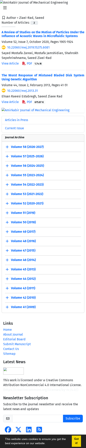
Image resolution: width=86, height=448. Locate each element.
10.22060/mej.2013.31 (22, 91)
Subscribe (73, 418)
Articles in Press (16, 120)
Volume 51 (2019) (23, 213)
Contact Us (11, 349)
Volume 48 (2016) (23, 241)
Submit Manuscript (17, 344)
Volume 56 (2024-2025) (27, 166)
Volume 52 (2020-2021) (27, 203)
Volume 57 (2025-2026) (27, 156)
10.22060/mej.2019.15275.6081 (28, 47)
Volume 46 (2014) (23, 260)
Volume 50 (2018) (23, 222)
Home (7, 330)
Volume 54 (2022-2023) (27, 185)
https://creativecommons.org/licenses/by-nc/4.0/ (40, 390)
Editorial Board (14, 339)
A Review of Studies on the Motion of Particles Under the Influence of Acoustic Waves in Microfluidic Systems (43, 34)
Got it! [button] (76, 441)
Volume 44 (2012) (23, 279)
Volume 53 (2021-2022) (27, 194)
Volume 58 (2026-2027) (27, 147)
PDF (33, 63)
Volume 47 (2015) (23, 251)
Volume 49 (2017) (23, 232)
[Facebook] (8, 431)
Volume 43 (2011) (23, 288)
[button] (46, 443)
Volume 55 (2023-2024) (27, 175)
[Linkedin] (29, 431)
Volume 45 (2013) (23, 269)
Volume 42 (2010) (23, 298)
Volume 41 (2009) (23, 307)
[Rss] (39, 431)
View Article (10, 63)
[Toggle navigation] (42, 8)
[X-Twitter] (18, 431)
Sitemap (9, 354)
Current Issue (14, 128)
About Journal (13, 334)
